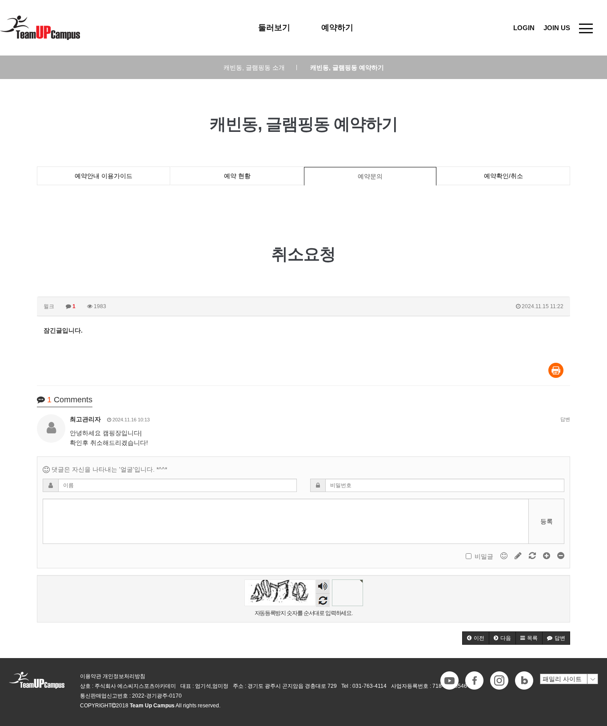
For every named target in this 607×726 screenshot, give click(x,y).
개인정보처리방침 (124, 676)
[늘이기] (547, 555)
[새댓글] (519, 555)
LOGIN (524, 28)
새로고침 (323, 600)
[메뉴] (586, 28)
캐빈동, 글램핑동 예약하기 (347, 67)
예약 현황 (237, 175)
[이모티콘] (504, 555)
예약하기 (337, 27)
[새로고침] (533, 555)
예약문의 (370, 176)
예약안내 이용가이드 (103, 175)
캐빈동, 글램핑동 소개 (260, 67)
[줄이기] (560, 555)
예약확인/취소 (503, 175)
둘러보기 (274, 27)
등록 (546, 521)
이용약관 (90, 676)
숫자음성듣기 (322, 587)
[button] (475, 638)
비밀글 (484, 556)
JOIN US (556, 28)
